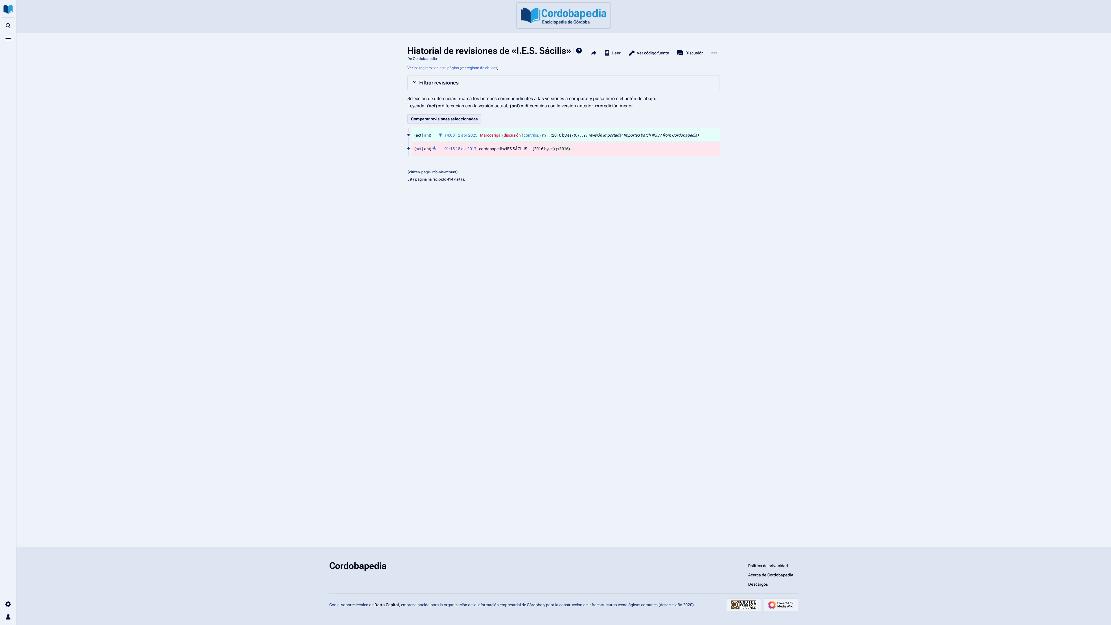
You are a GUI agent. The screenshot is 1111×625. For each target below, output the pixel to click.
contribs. (531, 135)
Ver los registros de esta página (433, 68)
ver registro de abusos (479, 68)
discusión (512, 135)
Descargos (758, 584)
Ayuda (579, 51)
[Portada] (563, 15)
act (418, 148)
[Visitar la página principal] (8, 9)
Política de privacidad (768, 565)
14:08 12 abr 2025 (460, 135)
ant (427, 135)
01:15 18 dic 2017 (460, 148)
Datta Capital (386, 604)
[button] (563, 83)
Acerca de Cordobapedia (770, 575)
